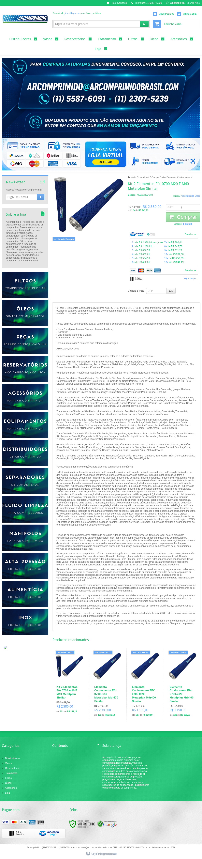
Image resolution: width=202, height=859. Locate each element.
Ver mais (71, 698)
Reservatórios (12, 768)
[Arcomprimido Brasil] (25, 19)
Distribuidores (12, 758)
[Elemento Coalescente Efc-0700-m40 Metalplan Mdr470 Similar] (107, 685)
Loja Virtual (143, 177)
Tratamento (11, 773)
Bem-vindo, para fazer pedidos (76, 13)
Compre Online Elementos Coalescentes (171, 177)
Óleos (8, 783)
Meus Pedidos (166, 13)
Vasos (8, 763)
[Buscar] (144, 24)
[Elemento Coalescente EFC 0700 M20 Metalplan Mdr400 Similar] (145, 685)
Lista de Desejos (65, 239)
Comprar (186, 217)
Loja (7, 792)
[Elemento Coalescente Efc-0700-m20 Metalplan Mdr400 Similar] (183, 685)
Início (133, 177)
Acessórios (11, 788)
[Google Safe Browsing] (107, 823)
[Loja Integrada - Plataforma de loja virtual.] (101, 854)
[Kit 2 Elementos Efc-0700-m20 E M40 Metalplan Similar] (69, 683)
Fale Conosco (119, 3)
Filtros (8, 778)
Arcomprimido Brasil (190, 196)
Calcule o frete (136, 290)
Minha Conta (189, 13)
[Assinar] (40, 197)
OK (171, 291)
